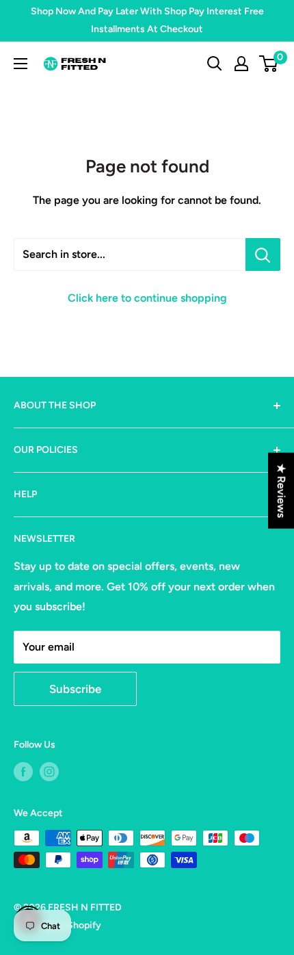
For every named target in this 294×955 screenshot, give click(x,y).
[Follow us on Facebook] (23, 771)
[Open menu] (20, 63)
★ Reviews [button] (281, 491)
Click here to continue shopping (147, 297)
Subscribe (75, 689)
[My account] (241, 63)
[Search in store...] (262, 254)
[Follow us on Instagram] (49, 771)
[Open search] (214, 63)
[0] (269, 63)
